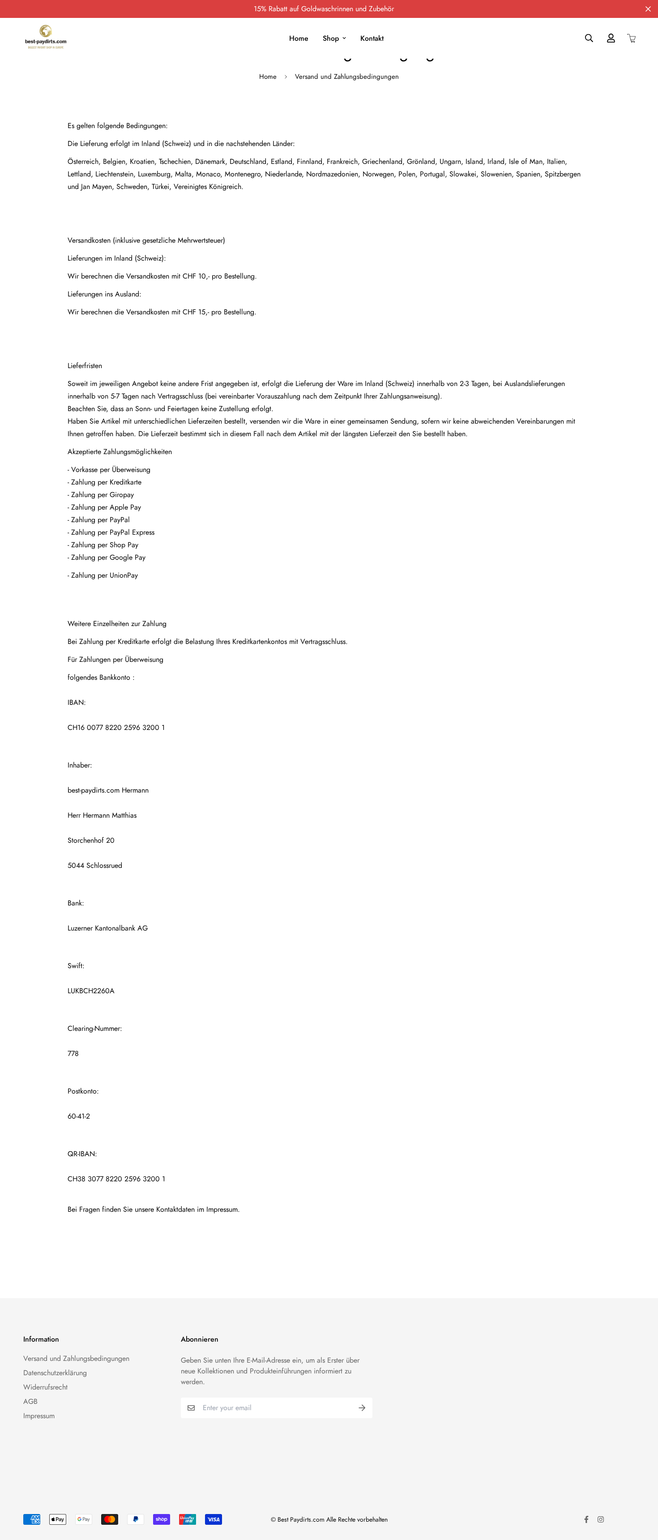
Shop (331, 38)
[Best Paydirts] (45, 38)
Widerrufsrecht (45, 1387)
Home (298, 38)
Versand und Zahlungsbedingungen (76, 1358)
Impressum (39, 1416)
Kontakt (372, 38)
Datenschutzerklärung (55, 1373)
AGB (30, 1401)
